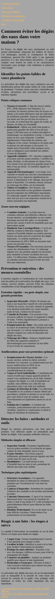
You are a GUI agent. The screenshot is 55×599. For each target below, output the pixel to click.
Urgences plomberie (10, 3)
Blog (3, 24)
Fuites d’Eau (7, 7)
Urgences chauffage (10, 12)
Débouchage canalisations (13, 16)
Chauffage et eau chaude (12, 20)
